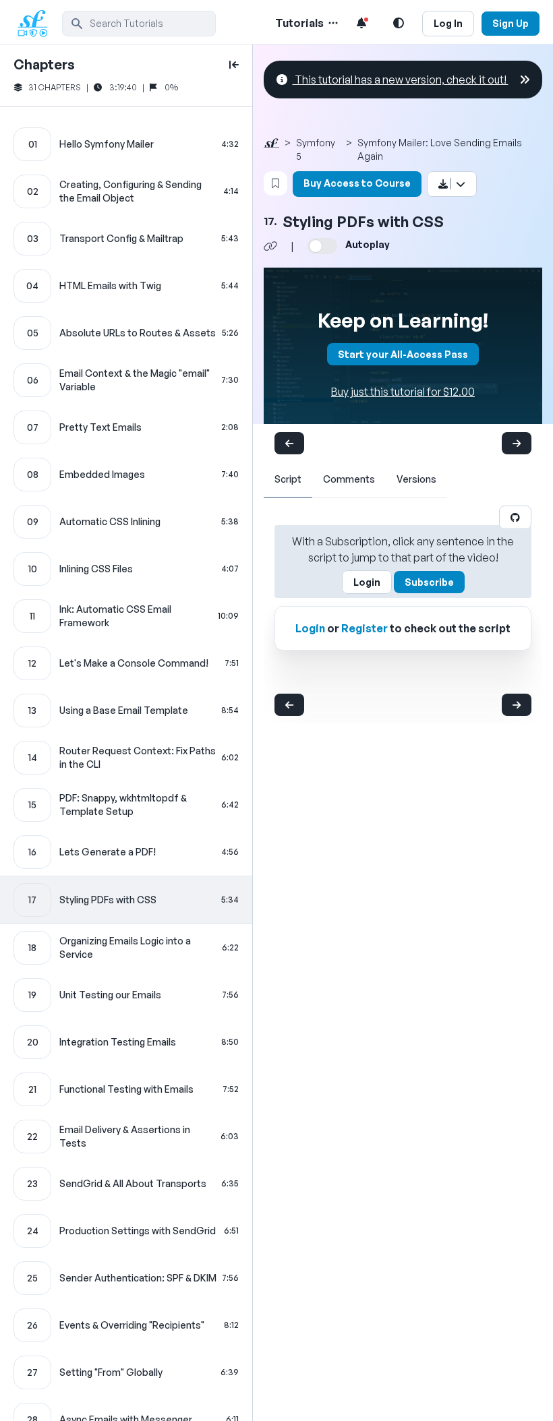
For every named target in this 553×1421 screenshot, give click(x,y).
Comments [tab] (349, 479)
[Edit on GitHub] (515, 517)
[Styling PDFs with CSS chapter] (126, 900)
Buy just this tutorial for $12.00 (403, 391)
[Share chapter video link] (270, 246)
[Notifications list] (361, 23)
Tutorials (299, 23)
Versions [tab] (416, 479)
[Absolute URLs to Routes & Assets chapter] (126, 333)
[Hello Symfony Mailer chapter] (126, 144)
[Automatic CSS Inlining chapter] (126, 522)
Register (364, 628)
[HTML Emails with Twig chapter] (126, 286)
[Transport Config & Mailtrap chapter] (126, 238)
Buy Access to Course (357, 183)
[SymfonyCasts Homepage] (37, 23)
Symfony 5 (315, 149)
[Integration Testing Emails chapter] (126, 1042)
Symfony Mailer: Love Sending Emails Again (439, 149)
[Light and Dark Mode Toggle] (398, 22)
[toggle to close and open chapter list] (234, 64)
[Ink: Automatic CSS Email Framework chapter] (126, 616)
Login (366, 582)
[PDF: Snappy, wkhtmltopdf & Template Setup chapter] (126, 805)
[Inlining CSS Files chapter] (126, 569)
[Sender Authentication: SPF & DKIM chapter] (126, 1278)
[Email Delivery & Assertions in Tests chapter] (126, 1136)
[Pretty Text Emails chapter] (126, 427)
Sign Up (510, 23)
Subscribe (429, 582)
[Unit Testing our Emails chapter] (126, 995)
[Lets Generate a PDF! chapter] (126, 852)
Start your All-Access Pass (403, 354)
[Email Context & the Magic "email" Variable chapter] (126, 380)
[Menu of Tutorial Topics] (332, 23)
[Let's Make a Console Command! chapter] (126, 663)
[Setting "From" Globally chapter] (126, 1372)
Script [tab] (287, 479)
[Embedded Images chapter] (126, 474)
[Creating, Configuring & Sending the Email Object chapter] (126, 191)
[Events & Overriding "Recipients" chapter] (126, 1325)
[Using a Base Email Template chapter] (126, 710)
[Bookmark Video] (275, 183)
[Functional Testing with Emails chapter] (126, 1089)
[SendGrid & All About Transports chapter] (126, 1184)
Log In (448, 23)
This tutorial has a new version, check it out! (400, 79)
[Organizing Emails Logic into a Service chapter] (126, 948)
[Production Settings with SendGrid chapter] (126, 1231)
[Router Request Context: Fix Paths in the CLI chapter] (126, 758)
